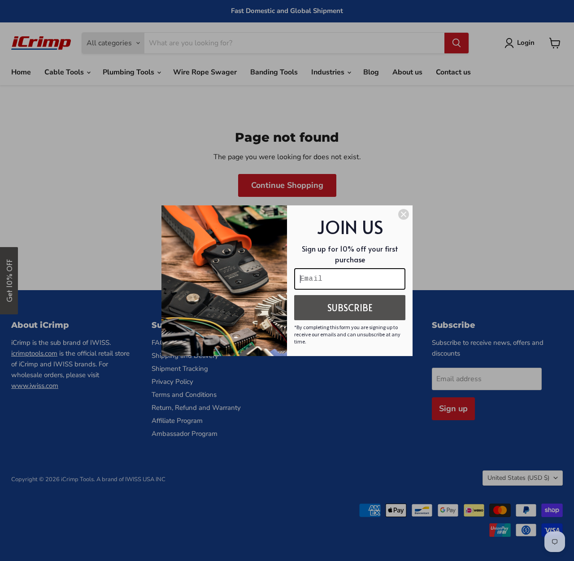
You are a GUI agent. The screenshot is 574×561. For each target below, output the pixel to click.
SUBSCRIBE (350, 307)
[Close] (403, 214)
